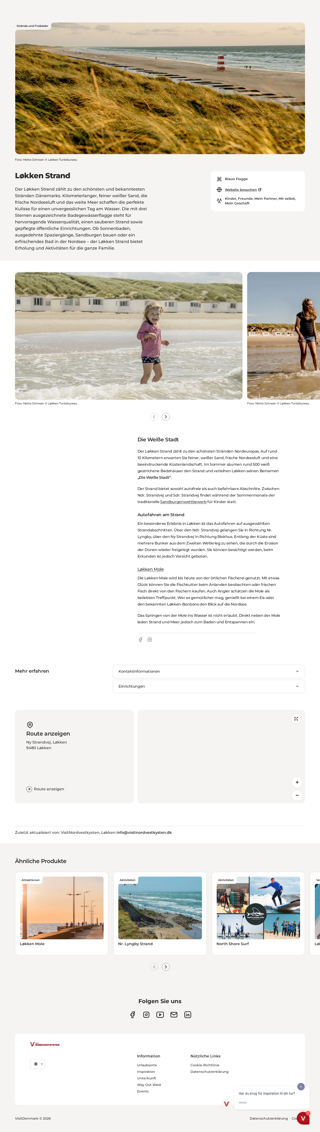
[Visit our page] (132, 1015)
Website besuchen (241, 190)
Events (143, 1091)
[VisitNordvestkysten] (45, 1044)
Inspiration (146, 1072)
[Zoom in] (297, 782)
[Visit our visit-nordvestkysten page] (188, 1015)
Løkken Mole (151, 569)
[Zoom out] (297, 795)
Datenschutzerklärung (209, 1072)
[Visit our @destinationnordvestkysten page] (160, 1015)
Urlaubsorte (147, 1065)
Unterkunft (146, 1078)
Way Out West (149, 1085)
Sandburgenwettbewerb (183, 502)
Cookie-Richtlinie (205, 1065)
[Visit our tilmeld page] (174, 1015)
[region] (221, 756)
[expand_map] (296, 719)
